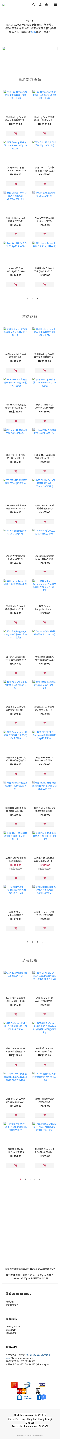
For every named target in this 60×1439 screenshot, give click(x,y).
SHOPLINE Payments (35, 1435)
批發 (8, 1364)
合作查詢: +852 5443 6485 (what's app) (29, 1364)
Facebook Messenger (23, 1357)
